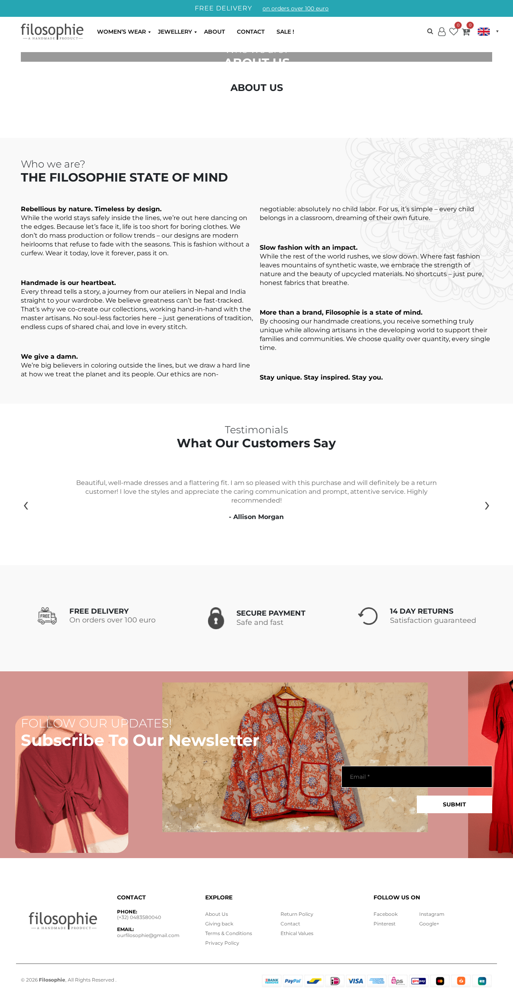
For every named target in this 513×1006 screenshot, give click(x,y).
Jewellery (175, 31)
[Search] (430, 31)
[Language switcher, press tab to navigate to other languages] (488, 32)
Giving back (219, 924)
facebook (386, 914)
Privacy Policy (222, 943)
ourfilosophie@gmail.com (148, 935)
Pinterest (385, 924)
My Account (442, 38)
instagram (431, 914)
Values (297, 933)
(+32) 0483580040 (139, 917)
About (214, 31)
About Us (216, 914)
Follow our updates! (96, 723)
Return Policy (297, 914)
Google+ (429, 924)
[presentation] (26, 504)
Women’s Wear (121, 31)
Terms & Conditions (228, 933)
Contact (251, 31)
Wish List (454, 33)
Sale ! (285, 31)
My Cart (466, 33)
